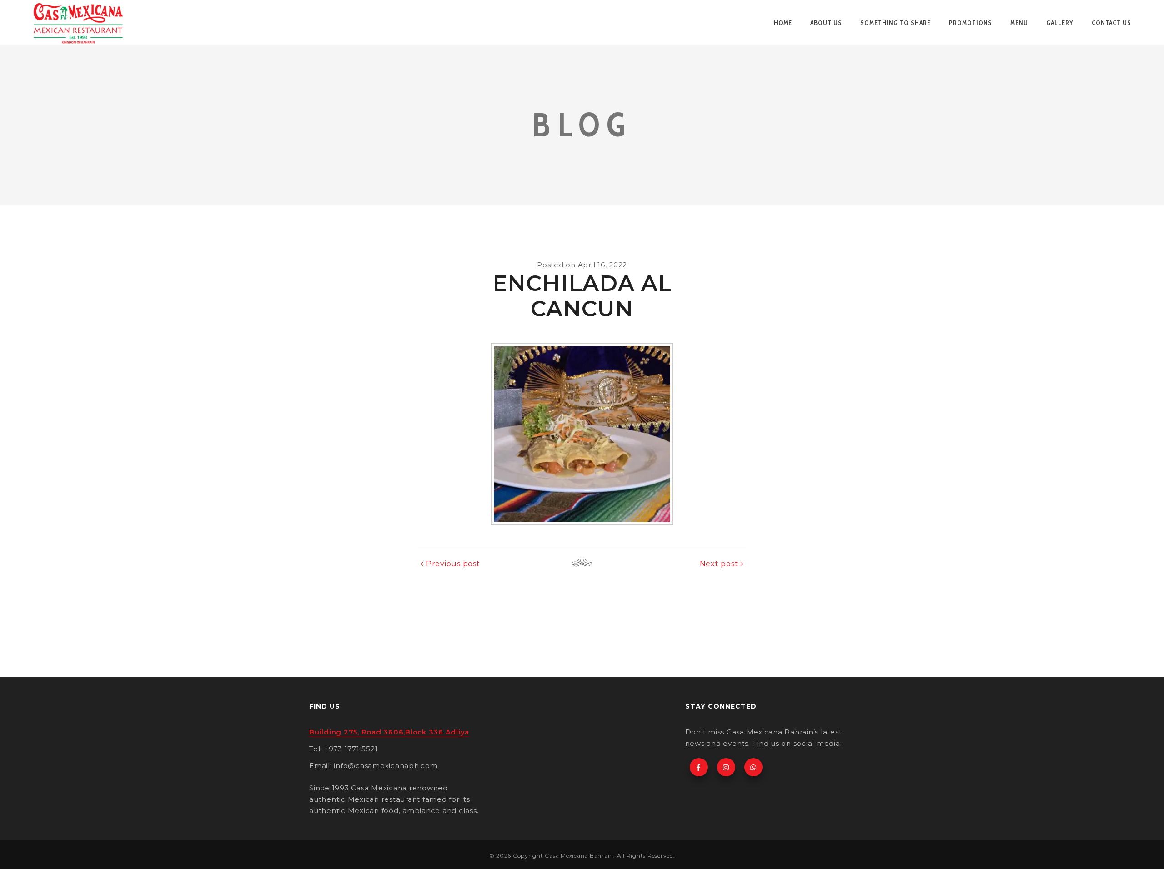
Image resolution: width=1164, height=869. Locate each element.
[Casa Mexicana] (78, 22)
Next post (719, 563)
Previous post (453, 563)
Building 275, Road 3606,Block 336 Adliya (389, 732)
